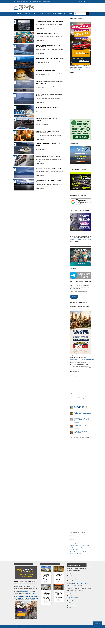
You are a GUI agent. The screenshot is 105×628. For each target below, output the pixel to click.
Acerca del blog (19, 1)
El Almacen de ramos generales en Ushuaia (47, 33)
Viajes (65, 13)
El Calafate (81, 585)
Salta (81, 583)
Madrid (70, 575)
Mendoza (69, 585)
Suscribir (74, 296)
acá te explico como (30, 593)
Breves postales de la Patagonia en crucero (48, 156)
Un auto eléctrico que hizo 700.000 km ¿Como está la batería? (79, 552)
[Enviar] (87, 13)
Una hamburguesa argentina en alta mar (47, 70)
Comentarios (76, 409)
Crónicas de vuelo (50, 13)
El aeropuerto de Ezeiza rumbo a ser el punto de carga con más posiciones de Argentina (80, 544)
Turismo (59, 13)
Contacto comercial (27, 1)
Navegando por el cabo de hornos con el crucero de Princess (49, 95)
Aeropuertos (26, 13)
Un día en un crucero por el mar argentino (47, 107)
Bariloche (75, 583)
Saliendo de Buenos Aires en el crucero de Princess (47, 119)
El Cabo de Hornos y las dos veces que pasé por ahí (50, 21)
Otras (71, 13)
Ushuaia (86, 583)
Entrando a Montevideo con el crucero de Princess (50, 58)
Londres (70, 580)
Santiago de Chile (73, 578)
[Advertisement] (65, 7)
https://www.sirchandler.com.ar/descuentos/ (82, 359)
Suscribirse (98, 623)
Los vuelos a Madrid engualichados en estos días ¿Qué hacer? (80, 392)
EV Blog (73, 539)
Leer (46, 581)
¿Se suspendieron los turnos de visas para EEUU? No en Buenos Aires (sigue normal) (81, 420)
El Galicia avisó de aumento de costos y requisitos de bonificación (80, 382)
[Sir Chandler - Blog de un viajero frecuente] (24, 7)
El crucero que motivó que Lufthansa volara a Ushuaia (48, 144)
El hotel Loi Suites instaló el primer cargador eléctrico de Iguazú (80, 548)
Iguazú (75, 585)
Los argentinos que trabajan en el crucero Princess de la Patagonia (47, 132)
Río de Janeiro (72, 577)
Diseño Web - (42, 626)
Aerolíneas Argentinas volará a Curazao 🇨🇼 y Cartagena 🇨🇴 (79, 397)
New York (71, 598)
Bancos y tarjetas (37, 13)
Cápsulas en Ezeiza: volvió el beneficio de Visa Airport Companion (79, 377)
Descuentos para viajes (36, 1)
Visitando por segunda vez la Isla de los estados (49, 168)
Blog (14, 1)
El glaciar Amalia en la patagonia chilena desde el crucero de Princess (49, 46)
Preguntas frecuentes (46, 1)
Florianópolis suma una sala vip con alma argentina (82, 432)
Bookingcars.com (23, 591)
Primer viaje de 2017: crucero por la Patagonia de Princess (49, 181)
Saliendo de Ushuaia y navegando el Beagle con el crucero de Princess (49, 82)
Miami (70, 573)
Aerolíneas (17, 13)
